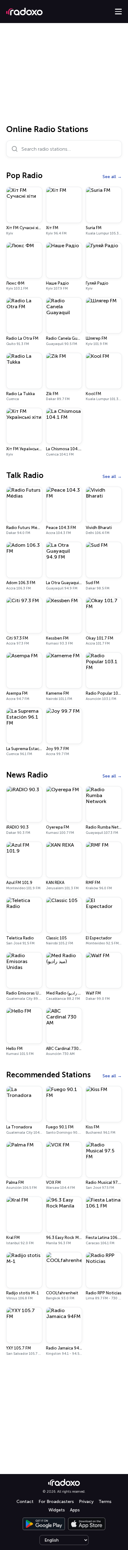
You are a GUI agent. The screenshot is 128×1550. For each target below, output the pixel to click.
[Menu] (118, 11)
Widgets (56, 1510)
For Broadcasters (56, 1501)
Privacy (86, 1501)
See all (109, 176)
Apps (75, 1510)
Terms (105, 1501)
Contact (25, 1501)
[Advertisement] (64, 76)
